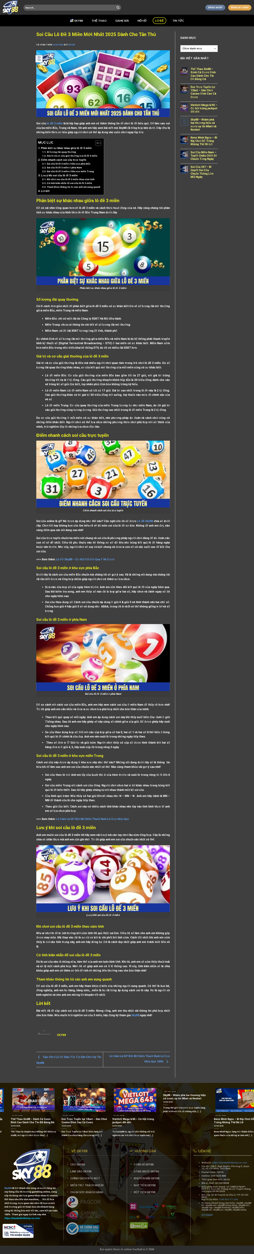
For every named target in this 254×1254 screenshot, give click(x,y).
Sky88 (71, 45)
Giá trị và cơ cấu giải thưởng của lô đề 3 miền (72, 155)
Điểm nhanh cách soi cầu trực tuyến (63, 159)
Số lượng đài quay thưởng (61, 152)
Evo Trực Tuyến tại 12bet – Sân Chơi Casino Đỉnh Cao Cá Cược (203, 92)
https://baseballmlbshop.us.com (229, 1162)
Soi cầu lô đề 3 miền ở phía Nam (64, 167)
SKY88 (78, 20)
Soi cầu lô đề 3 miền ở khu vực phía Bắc (68, 163)
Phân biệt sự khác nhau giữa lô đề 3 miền (66, 148)
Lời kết (45, 191)
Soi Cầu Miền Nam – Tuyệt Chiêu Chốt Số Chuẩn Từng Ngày (204, 156)
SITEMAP (207, 1215)
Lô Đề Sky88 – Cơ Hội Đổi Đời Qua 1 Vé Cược (85, 559)
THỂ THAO (99, 20)
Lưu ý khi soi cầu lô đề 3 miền (59, 175)
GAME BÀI (122, 20)
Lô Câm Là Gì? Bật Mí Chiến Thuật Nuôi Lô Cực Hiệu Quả (92, 819)
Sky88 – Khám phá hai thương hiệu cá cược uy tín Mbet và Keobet (203, 124)
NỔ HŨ (142, 20)
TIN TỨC (178, 20)
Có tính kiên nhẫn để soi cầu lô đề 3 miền (69, 183)
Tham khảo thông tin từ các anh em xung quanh (73, 187)
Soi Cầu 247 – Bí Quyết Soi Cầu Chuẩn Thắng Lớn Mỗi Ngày (202, 172)
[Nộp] (118, 8)
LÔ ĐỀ (159, 20)
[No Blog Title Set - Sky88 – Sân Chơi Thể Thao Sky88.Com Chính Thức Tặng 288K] (10, 7)
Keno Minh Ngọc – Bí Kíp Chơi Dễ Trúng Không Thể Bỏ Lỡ (204, 141)
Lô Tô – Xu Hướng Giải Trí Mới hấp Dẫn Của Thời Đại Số (126, 1121)
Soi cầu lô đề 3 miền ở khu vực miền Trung (70, 171)
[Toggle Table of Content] (96, 143)
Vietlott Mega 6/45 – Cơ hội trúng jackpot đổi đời (204, 108)
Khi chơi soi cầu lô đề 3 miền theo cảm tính (71, 179)
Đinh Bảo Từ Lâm (228, 1199)
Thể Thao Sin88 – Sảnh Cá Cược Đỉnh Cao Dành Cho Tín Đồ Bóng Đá (203, 74)
